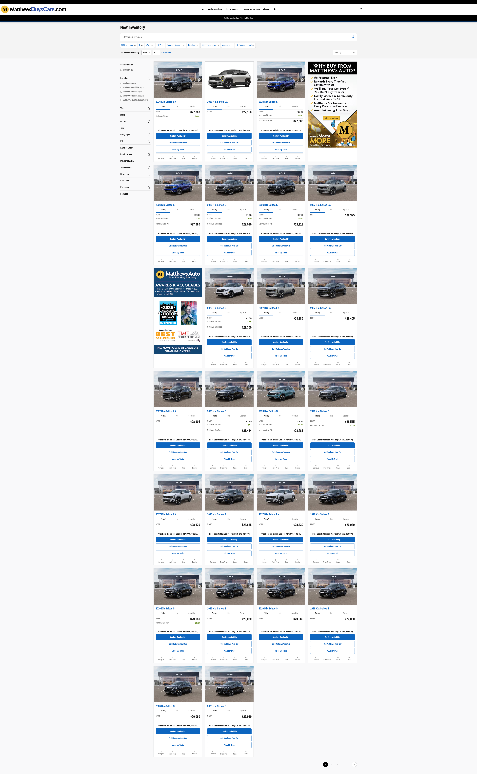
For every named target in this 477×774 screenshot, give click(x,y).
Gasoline (193, 45)
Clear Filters (166, 52)
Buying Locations (215, 9)
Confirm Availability (177, 136)
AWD (149, 45)
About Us (266, 9)
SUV (160, 45)
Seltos (145, 52)
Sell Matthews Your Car (178, 143)
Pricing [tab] (162, 106)
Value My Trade (178, 149)
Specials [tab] (191, 106)
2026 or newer (128, 45)
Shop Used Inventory (252, 9)
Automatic (227, 45)
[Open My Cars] (360, 9)
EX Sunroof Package (245, 45)
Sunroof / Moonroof (175, 45)
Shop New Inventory (232, 9)
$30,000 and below (210, 45)
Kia (155, 52)
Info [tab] (177, 106)
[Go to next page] (354, 764)
